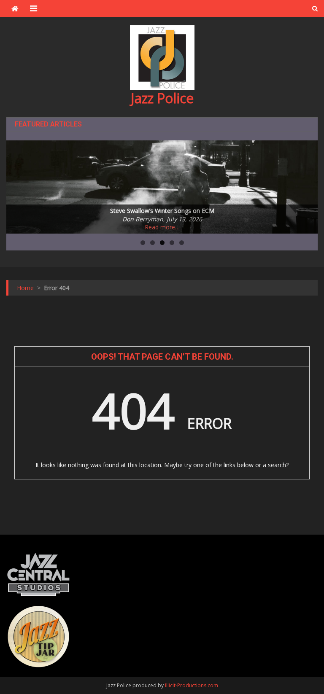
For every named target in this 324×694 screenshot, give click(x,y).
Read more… (162, 227)
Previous (17, 184)
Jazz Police (162, 98)
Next (307, 184)
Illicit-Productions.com (191, 685)
